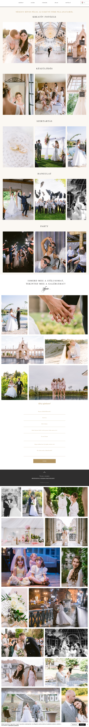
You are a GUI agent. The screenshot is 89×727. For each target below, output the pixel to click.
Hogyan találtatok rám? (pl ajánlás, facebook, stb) (45, 444)
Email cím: (44, 417)
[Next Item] (82, 42)
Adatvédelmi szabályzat (13, 725)
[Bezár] (87, 724)
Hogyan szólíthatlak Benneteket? (44, 411)
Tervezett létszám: (44, 436)
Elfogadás (82, 724)
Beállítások (74, 724)
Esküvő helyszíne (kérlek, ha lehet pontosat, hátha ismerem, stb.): (44, 430)
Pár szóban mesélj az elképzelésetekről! (44, 450)
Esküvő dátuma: (44, 423)
